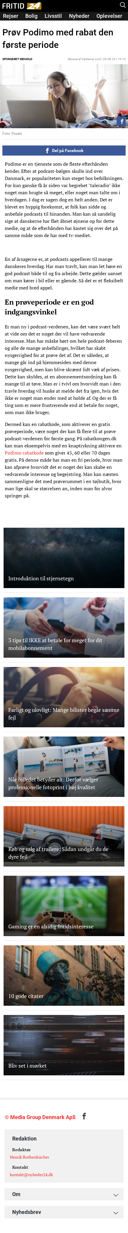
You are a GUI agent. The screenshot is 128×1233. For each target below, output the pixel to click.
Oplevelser (109, 16)
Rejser (10, 16)
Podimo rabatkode (24, 452)
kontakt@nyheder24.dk (31, 1174)
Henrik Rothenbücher (29, 1157)
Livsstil (53, 16)
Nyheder (79, 16)
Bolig (31, 16)
